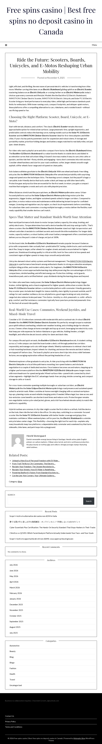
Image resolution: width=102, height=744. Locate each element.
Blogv (12, 662)
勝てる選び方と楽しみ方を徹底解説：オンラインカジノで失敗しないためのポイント (45, 522)
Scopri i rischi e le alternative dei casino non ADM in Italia (33, 516)
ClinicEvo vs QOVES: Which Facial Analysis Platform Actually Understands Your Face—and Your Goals (52, 533)
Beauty (13, 651)
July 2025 (14, 633)
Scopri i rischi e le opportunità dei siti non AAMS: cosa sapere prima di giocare (41, 539)
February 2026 (16, 593)
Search (11, 495)
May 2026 (14, 576)
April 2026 (14, 582)
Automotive (14, 646)
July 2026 (14, 565)
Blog (20, 481)
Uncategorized (16, 685)
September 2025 (16, 621)
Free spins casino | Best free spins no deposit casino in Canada (51, 20)
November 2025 (16, 610)
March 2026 (15, 587)
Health (12, 674)
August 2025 (15, 627)
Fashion (13, 668)
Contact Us (9, 716)
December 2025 (16, 604)
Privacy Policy (10, 721)
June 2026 (14, 570)
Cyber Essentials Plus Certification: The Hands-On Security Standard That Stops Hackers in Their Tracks (52, 527)
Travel (12, 679)
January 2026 (15, 599)
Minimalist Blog (79, 738)
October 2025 (15, 616)
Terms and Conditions (13, 727)
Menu (94, 45)
